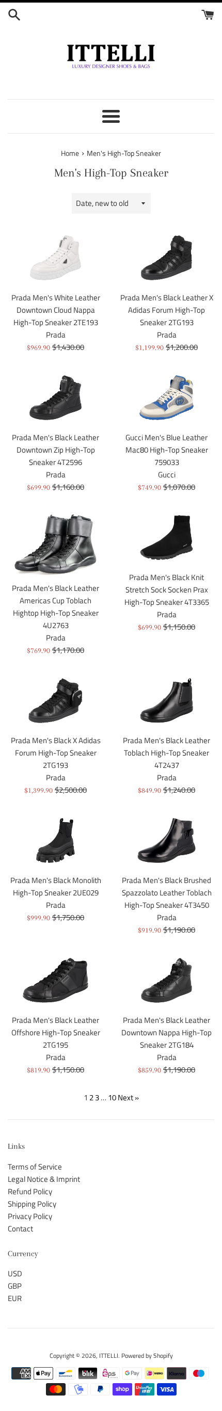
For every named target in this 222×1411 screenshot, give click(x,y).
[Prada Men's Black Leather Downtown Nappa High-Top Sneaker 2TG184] (166, 980)
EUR (15, 1298)
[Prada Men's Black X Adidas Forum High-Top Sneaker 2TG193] (55, 700)
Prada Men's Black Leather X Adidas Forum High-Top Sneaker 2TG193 (166, 310)
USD (15, 1273)
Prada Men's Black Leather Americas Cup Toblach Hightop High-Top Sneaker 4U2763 (55, 606)
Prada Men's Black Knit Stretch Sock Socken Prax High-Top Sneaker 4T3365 (166, 589)
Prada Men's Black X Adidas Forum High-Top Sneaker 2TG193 (56, 752)
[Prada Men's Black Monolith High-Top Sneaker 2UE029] (55, 840)
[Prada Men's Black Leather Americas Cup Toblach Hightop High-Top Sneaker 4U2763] (55, 543)
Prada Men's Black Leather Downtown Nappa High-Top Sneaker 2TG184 (166, 1032)
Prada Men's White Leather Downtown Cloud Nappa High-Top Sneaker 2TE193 (55, 310)
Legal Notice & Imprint (44, 1179)
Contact (20, 1228)
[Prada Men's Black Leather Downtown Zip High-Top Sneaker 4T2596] (55, 397)
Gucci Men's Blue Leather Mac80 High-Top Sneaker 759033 (166, 449)
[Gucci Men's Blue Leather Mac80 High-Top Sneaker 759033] (166, 397)
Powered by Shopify (147, 1355)
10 (112, 1097)
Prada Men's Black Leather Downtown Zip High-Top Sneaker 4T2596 (55, 449)
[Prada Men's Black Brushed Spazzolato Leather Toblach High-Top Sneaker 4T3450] (166, 840)
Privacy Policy (30, 1216)
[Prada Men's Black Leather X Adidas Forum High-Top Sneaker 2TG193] (166, 257)
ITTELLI (108, 1355)
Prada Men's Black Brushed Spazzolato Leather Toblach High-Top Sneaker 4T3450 (167, 892)
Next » (128, 1097)
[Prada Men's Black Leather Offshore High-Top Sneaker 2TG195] (55, 980)
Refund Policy (30, 1191)
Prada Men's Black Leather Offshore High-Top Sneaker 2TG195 (55, 1032)
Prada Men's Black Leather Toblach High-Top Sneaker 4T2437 (166, 752)
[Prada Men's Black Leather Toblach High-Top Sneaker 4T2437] (166, 700)
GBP (15, 1286)
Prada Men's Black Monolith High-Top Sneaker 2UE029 (55, 886)
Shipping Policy (32, 1204)
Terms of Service (35, 1167)
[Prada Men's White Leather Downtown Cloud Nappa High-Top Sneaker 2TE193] (55, 257)
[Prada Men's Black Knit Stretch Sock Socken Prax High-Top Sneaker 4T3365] (166, 537)
